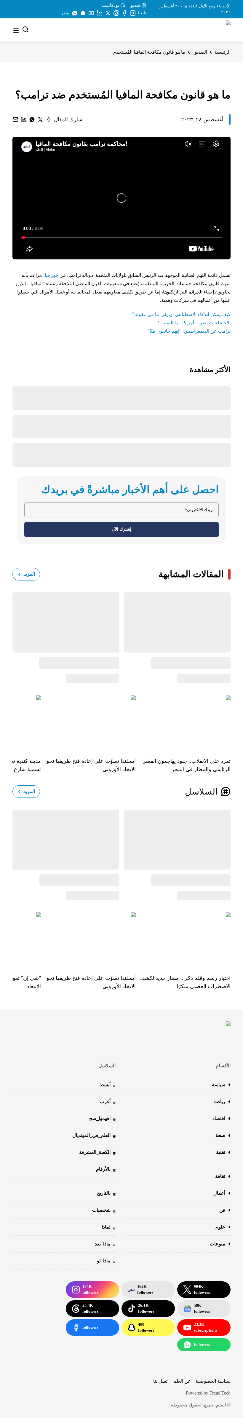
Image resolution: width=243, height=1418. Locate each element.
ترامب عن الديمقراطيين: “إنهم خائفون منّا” (189, 331)
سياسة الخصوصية (213, 1381)
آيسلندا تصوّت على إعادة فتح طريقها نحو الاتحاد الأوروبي (91, 765)
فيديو (135, 5)
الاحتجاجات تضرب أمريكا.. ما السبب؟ (194, 322)
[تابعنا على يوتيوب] (91, 13)
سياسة (218, 1084)
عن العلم (182, 1381)
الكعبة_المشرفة (97, 1153)
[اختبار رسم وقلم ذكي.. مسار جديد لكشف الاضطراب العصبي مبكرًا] (183, 939)
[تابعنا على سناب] (83, 13)
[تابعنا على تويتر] (108, 13)
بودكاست (110, 5)
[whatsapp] (32, 119)
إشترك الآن (121, 529)
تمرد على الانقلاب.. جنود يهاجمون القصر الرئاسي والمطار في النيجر (187, 765)
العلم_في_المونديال (94, 1136)
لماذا (109, 1227)
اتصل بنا (161, 1381)
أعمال (219, 1193)
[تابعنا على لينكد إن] (100, 13)
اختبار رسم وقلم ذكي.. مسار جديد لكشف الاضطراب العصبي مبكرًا (185, 982)
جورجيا (51, 275)
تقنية (220, 1152)
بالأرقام (106, 1170)
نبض (65, 13)
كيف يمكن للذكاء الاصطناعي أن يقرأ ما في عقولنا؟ (181, 314)
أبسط (108, 1085)
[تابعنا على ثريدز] (116, 13)
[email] (15, 119)
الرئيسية (222, 52)
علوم (220, 1226)
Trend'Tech (220, 1392)
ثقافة (220, 1176)
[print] (49, 119)
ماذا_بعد (105, 1244)
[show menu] (16, 30)
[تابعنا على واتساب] (75, 13)
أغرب (108, 1102)
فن (222, 1210)
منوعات (217, 1243)
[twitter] (40, 119)
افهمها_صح (102, 1119)
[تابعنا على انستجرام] (133, 13)
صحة (220, 1135)
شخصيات (104, 1211)
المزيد (29, 574)
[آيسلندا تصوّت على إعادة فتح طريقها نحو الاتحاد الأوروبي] (88, 722)
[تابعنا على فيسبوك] (124, 13)
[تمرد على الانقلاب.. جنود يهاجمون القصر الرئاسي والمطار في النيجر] (183, 722)
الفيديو (201, 52)
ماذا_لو (106, 1261)
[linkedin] (24, 119)
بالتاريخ (106, 1194)
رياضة (219, 1101)
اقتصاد (218, 1118)
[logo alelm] (213, 30)
